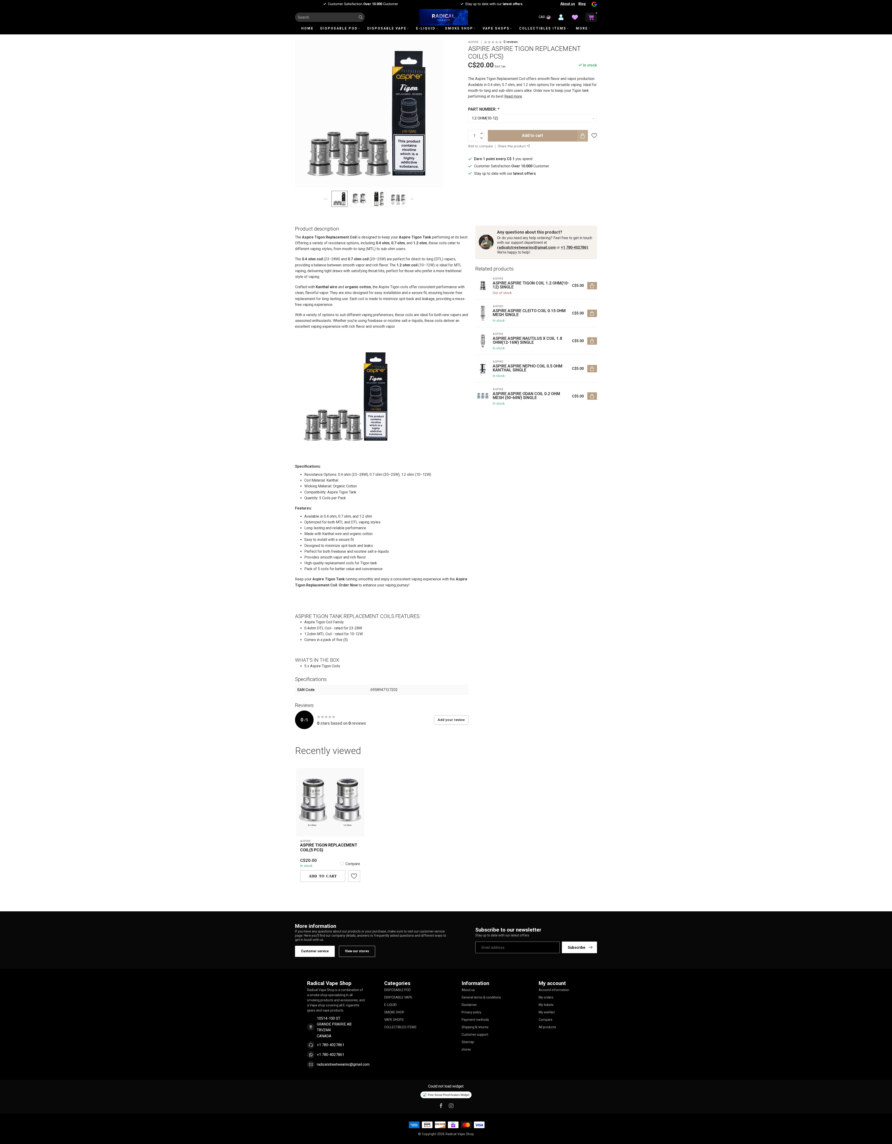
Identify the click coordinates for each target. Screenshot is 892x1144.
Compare (352, 864)
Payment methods (475, 1020)
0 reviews (511, 42)
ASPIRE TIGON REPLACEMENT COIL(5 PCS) (328, 847)
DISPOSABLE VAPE (387, 28)
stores (466, 1049)
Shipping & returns (475, 1027)
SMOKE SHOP (459, 28)
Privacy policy (471, 1012)
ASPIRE (473, 42)
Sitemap (468, 1042)
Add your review (451, 720)
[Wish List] (574, 17)
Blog (582, 4)
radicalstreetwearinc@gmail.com (526, 247)
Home (307, 28)
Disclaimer (469, 1005)
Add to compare (480, 146)
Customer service (315, 951)
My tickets (546, 1005)
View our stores (357, 951)
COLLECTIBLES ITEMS (542, 28)
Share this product (512, 146)
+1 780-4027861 (574, 247)
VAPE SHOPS (496, 28)
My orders (546, 997)
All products (547, 1027)
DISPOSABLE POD (339, 28)
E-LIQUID (426, 28)
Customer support (475, 1034)
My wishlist (547, 1012)
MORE (582, 28)
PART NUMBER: (483, 109)
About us (567, 4)
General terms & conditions (481, 997)
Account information (554, 990)
